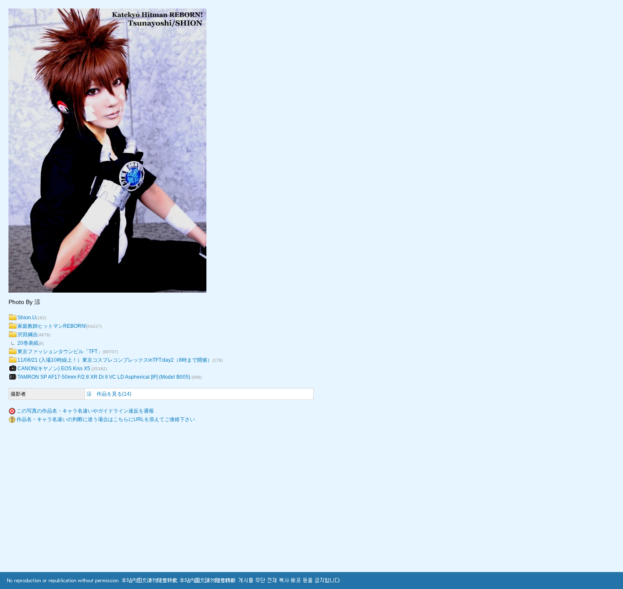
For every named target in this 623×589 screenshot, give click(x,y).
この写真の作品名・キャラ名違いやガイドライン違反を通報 (85, 411)
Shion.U (26, 318)
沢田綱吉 (27, 335)
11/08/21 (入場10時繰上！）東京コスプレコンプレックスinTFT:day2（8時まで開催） (114, 360)
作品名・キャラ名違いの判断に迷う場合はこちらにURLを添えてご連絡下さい (106, 419)
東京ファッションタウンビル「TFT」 (60, 352)
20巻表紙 (28, 343)
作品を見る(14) (114, 394)
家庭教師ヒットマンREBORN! (51, 326)
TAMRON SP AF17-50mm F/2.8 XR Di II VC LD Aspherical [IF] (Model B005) (104, 377)
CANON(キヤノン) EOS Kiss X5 (54, 368)
